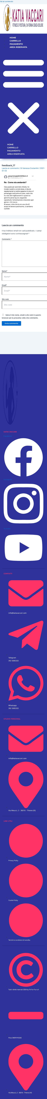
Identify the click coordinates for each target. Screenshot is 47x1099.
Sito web (5, 299)
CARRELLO (15, 41)
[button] (23, 96)
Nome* (4, 271)
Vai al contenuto (6, 1)
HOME (13, 38)
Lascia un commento (10, 168)
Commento (7, 239)
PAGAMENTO (16, 44)
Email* (4, 285)
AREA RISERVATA (18, 47)
